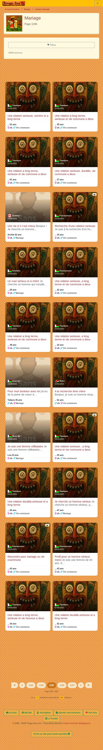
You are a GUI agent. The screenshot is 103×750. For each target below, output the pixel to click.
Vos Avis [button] (92, 712)
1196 (62, 685)
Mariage (27, 9)
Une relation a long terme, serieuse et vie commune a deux (74, 117)
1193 (31, 685)
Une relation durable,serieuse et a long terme (28, 503)
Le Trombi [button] (52, 718)
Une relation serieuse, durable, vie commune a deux (75, 172)
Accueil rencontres (12, 9)
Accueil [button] (12, 712)
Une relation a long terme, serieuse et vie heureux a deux (26, 617)
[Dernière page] (88, 685)
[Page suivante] (81, 685)
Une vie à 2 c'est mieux (22, 225)
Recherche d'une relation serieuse (75, 225)
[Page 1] (14, 685)
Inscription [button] (45, 712)
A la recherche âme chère (70, 391)
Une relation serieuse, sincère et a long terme (28, 117)
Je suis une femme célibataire (26, 446)
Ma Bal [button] (28, 712)
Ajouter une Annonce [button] (69, 712)
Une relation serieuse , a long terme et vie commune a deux (72, 448)
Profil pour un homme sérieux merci (72, 558)
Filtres (52, 45)
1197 (72, 685)
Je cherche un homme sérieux (73, 501)
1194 (41, 685)
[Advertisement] (54, 71)
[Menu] (97, 3)
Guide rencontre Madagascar (77, 723)
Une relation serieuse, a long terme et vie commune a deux (72, 283)
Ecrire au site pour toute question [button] (50, 734)
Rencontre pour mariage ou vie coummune (26, 558)
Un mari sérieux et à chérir (24, 281)
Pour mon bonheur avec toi (24, 391)
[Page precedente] (22, 685)
